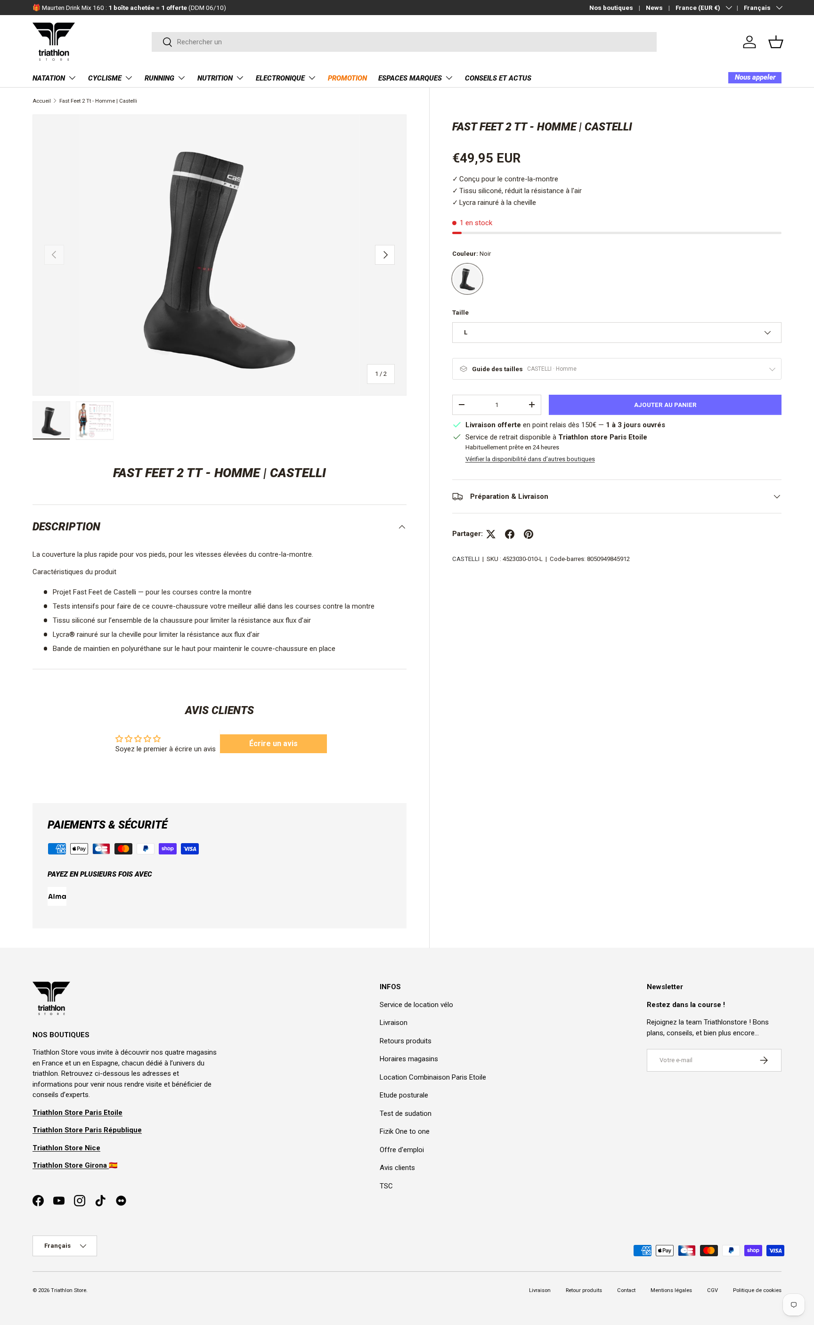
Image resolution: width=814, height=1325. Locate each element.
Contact (626, 1290)
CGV (712, 1290)
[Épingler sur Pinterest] (528, 534)
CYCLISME (105, 78)
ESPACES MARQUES (410, 78)
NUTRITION (215, 78)
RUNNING (159, 78)
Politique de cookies (757, 1290)
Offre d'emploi (402, 1150)
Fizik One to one (405, 1131)
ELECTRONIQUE (280, 78)
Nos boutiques (611, 7)
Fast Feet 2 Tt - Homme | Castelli (98, 101)
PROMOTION (347, 78)
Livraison (393, 1022)
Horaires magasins (409, 1059)
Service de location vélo (416, 1004)
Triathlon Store (68, 1290)
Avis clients (397, 1167)
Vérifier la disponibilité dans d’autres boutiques (530, 459)
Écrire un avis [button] (273, 743)
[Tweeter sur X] (490, 534)
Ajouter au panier (665, 404)
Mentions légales (671, 1290)
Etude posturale (404, 1095)
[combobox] (404, 42)
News (654, 7)
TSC (386, 1186)
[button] (775, 42)
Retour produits (584, 1290)
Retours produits (405, 1041)
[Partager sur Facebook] (509, 534)
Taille (460, 312)
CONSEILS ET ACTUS (498, 78)
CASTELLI (466, 558)
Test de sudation (405, 1113)
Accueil (42, 101)
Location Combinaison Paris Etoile (433, 1077)
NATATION (49, 78)
